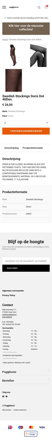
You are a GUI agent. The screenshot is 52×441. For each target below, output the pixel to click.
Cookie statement (20, 410)
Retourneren (6, 410)
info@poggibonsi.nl (9, 315)
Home (5, 39)
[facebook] (3, 397)
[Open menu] (4, 7)
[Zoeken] (39, 7)
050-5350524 (7, 317)
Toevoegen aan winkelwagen (26, 131)
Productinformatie (33, 147)
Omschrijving (11, 147)
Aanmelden (12, 268)
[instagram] (6, 397)
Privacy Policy (8, 295)
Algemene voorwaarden (13, 291)
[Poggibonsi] (13, 7)
